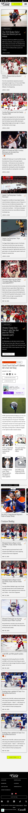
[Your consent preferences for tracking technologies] (2, 810)
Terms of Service (19, 805)
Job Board (3, 780)
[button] (25, 4)
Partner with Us (17, 786)
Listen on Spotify (8, 381)
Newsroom (3, 783)
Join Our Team (4, 786)
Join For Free (16, 4)
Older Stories (14, 757)
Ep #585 (19, 362)
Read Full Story (8, 354)
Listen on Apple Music (10, 377)
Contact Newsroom (5, 789)
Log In (25, 0)
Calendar (16, 783)
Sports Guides (17, 780)
